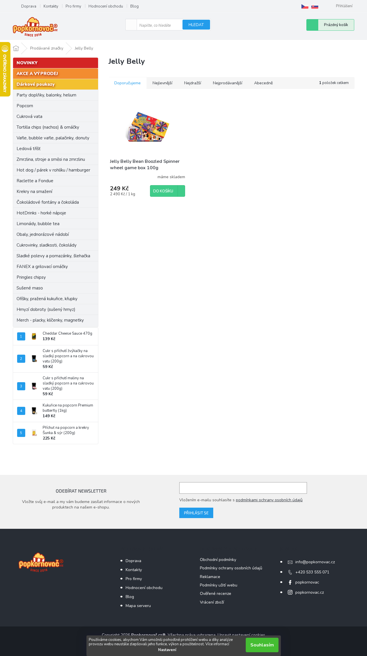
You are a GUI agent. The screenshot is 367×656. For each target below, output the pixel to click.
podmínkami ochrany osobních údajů (269, 500)
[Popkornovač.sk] (314, 6)
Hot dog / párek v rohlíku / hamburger (53, 170)
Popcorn (25, 106)
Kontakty (51, 6)
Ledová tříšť (28, 149)
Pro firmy (73, 6)
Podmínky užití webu (218, 585)
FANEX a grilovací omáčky (42, 266)
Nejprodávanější (227, 83)
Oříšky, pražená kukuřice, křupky (47, 299)
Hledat (196, 25)
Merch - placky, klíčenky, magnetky (50, 320)
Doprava (28, 6)
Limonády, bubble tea (38, 224)
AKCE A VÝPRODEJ (37, 73)
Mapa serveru (138, 605)
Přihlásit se (196, 512)
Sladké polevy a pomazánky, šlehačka (53, 256)
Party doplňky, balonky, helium (46, 95)
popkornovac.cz (309, 592)
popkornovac (307, 582)
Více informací (217, 644)
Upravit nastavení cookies (241, 635)
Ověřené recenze (215, 593)
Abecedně (263, 83)
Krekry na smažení (34, 191)
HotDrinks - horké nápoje (41, 213)
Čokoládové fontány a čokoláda (48, 202)
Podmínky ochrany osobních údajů (231, 568)
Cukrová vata (29, 116)
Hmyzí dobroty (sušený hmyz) (46, 309)
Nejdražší (192, 83)
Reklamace (210, 577)
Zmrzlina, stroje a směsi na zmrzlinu (51, 159)
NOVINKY (27, 63)
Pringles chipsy (31, 277)
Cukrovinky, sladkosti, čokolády (47, 245)
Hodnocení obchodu (105, 6)
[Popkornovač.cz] (304, 6)
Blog (134, 6)
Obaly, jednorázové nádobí (43, 234)
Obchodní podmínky (218, 559)
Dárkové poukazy (36, 84)
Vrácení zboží (212, 602)
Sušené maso (30, 288)
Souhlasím (262, 645)
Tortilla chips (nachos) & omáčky (48, 127)
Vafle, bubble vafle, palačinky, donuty (53, 138)
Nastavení (167, 650)
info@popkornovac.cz (315, 562)
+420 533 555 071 (312, 572)
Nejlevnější (162, 83)
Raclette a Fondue (35, 181)
